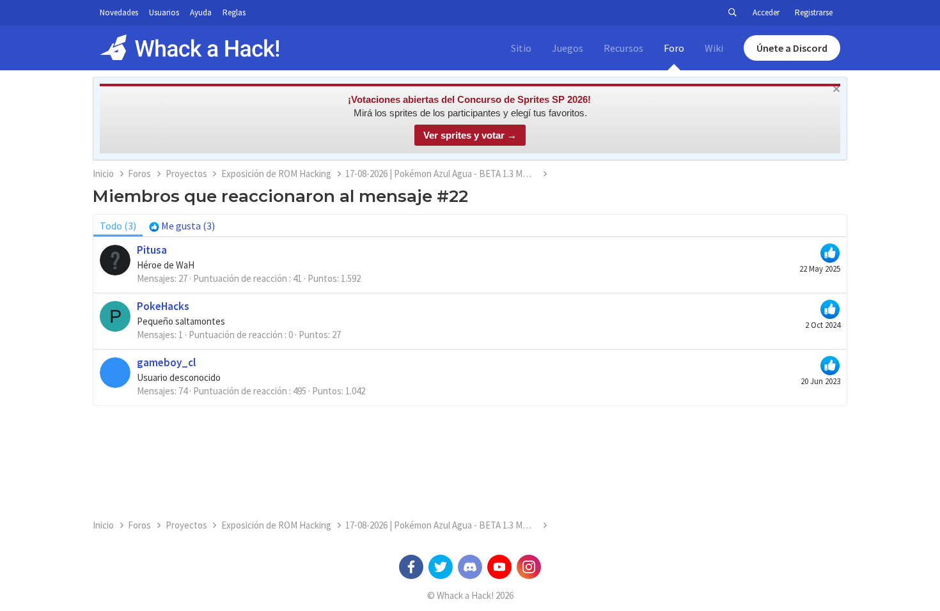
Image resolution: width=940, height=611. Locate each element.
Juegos (567, 48)
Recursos (623, 48)
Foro (674, 48)
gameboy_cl (166, 362)
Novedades (119, 12)
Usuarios (164, 12)
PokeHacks (163, 306)
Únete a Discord (791, 48)
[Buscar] (732, 13)
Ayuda (201, 12)
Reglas (234, 12)
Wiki (714, 48)
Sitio (521, 48)
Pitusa (152, 250)
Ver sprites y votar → (470, 135)
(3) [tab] (118, 225)
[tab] (182, 225)
